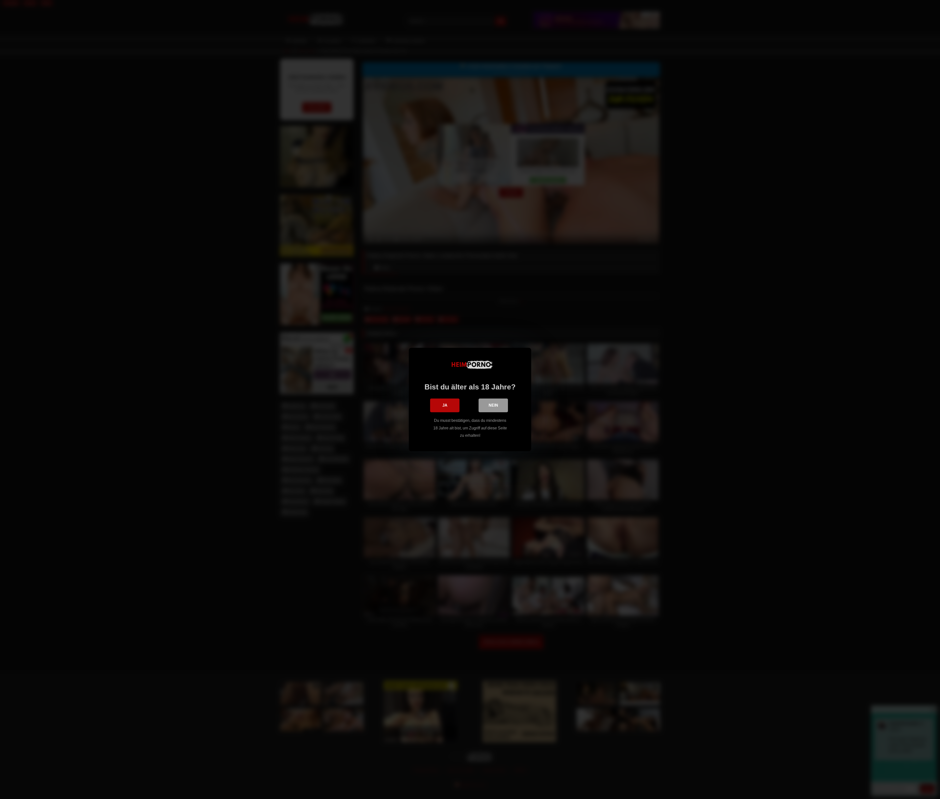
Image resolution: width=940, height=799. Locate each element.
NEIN (493, 405)
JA (444, 405)
